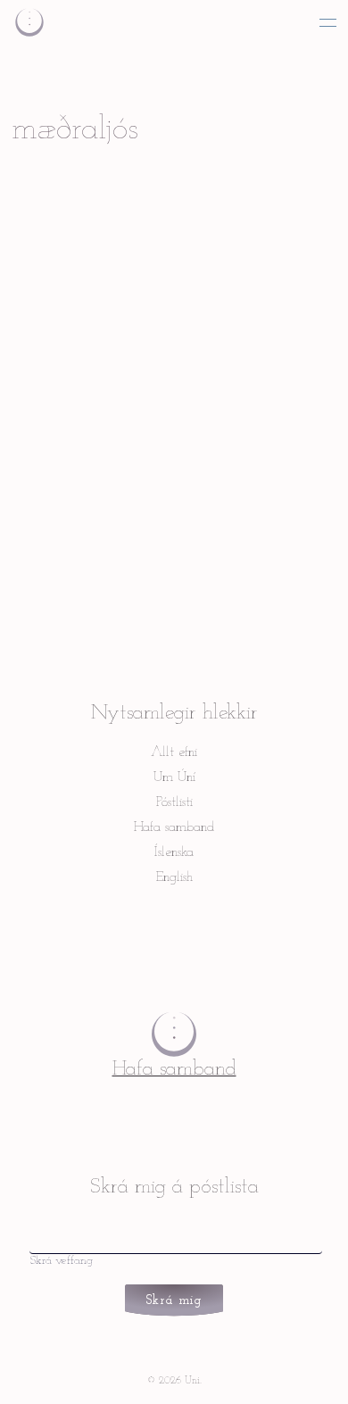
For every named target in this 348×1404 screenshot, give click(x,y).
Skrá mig (174, 1301)
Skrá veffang (61, 1260)
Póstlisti (174, 802)
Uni (29, 20)
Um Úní (174, 777)
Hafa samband (174, 827)
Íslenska (174, 852)
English (174, 877)
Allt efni (174, 752)
